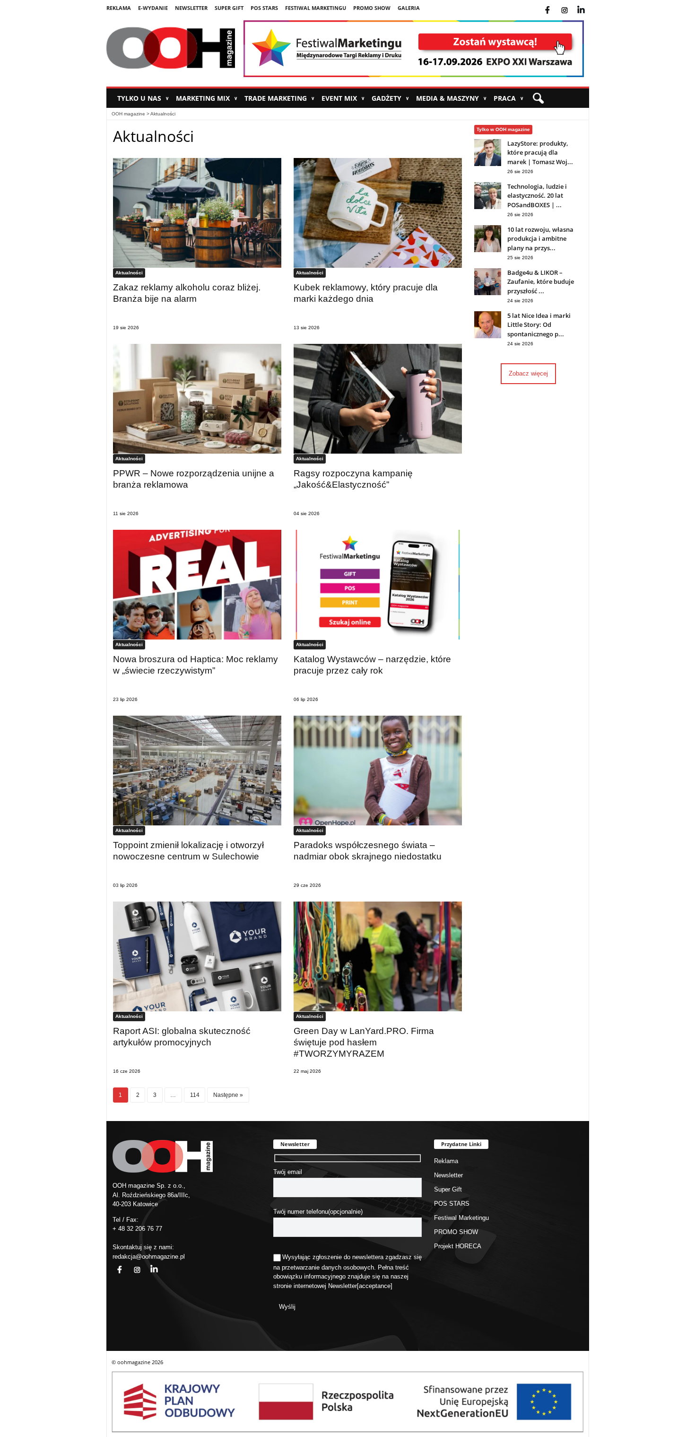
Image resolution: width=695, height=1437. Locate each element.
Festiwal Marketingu (315, 7)
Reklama (118, 7)
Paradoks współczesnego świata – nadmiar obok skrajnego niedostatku (368, 850)
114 (195, 1095)
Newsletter (191, 7)
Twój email (287, 1171)
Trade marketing (279, 98)
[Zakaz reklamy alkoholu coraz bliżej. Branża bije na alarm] (197, 212)
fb (555, 4)
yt (588, 4)
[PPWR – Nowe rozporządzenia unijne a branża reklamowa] (197, 398)
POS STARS (264, 7)
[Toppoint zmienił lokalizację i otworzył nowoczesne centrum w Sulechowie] (197, 770)
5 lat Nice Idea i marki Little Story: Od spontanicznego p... (539, 324)
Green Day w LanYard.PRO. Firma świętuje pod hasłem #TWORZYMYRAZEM (364, 1042)
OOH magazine (128, 113)
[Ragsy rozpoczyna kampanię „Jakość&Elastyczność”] (378, 398)
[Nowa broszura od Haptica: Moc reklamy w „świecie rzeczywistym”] (197, 584)
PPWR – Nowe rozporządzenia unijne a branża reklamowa (193, 479)
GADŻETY (390, 98)
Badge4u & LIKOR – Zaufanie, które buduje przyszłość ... (540, 281)
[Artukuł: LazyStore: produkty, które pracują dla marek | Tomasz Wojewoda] (487, 163)
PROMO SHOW (372, 7)
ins (571, 4)
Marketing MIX (206, 98)
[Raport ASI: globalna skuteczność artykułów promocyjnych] (197, 956)
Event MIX (343, 98)
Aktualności (162, 113)
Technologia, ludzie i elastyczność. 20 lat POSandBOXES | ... (537, 195)
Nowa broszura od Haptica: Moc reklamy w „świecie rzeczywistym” (195, 664)
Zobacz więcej (528, 373)
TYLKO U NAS (143, 98)
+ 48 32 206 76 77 (137, 1228)
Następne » (228, 1095)
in (148, 1264)
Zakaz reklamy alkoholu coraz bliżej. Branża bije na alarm (187, 293)
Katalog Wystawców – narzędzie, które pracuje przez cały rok (372, 664)
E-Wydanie (153, 7)
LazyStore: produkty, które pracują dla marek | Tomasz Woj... (540, 152)
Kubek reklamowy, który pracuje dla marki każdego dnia (366, 293)
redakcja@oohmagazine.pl (149, 1256)
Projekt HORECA (457, 1246)
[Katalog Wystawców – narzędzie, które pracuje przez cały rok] (378, 584)
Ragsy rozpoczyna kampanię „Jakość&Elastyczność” (353, 479)
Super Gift (229, 7)
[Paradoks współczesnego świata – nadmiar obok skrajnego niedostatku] (378, 770)
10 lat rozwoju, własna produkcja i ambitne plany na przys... (540, 238)
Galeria (409, 7)
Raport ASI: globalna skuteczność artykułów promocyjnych (182, 1036)
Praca (508, 98)
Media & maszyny (451, 98)
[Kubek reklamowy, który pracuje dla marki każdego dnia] (378, 212)
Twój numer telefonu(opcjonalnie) (318, 1211)
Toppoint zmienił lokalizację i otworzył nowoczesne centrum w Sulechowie (188, 850)
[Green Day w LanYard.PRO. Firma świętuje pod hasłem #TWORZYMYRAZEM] (378, 956)
